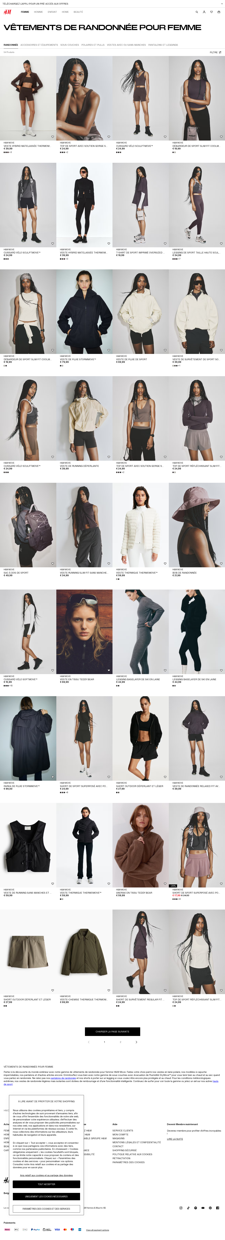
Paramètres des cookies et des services (46, 1209)
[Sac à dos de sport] (28, 525)
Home (65, 12)
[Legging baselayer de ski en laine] (140, 632)
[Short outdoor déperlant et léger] (140, 738)
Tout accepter (46, 1184)
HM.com (8, 1110)
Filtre (214, 52)
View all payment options (97, 1230)
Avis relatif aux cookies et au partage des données (46, 1175)
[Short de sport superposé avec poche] (84, 738)
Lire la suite (175, 1139)
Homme (38, 12)
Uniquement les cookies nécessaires (46, 1196)
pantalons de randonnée (63, 1078)
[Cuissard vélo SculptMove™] (140, 98)
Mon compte (120, 1134)
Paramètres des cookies (128, 1162)
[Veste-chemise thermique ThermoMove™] (84, 952)
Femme (25, 12)
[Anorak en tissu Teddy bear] (140, 845)
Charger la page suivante (112, 1031)
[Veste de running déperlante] (84, 418)
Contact (118, 1146)
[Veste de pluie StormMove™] (84, 311)
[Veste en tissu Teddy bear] (84, 632)
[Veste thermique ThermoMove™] (140, 525)
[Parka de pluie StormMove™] (28, 738)
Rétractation (121, 1158)
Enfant (52, 12)
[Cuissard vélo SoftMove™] (28, 632)
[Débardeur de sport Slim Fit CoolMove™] (28, 311)
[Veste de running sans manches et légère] (28, 845)
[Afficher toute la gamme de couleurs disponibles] (119, 152)
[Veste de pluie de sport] (140, 311)
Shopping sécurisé (124, 1150)
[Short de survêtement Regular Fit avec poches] (140, 952)
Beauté (78, 12)
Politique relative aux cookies (132, 1154)
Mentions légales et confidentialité (136, 1142)
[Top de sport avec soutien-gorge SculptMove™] (84, 98)
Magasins (118, 1138)
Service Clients (122, 1130)
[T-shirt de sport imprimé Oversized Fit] (140, 205)
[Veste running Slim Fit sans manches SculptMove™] (84, 525)
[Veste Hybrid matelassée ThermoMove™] (28, 98)
